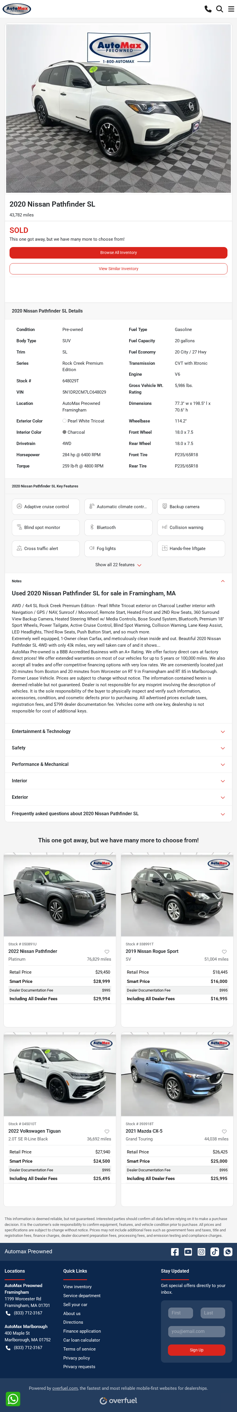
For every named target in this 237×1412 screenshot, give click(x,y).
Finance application (82, 1331)
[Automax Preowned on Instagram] (199, 1251)
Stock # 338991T (140, 944)
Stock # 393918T (140, 1124)
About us (72, 1313)
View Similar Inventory (118, 268)
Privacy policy (76, 1358)
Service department (82, 1295)
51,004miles (216, 959)
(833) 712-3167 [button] (28, 1313)
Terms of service (79, 1349)
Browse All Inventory (118, 252)
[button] (208, 9)
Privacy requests (79, 1366)
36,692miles (99, 1139)
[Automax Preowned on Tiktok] (212, 1251)
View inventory (77, 1286)
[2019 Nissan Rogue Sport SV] (177, 894)
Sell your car (75, 1304)
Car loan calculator (81, 1340)
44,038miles (216, 1139)
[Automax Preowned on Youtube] (185, 1251)
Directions (73, 1322)
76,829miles (99, 959)
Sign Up (196, 1350)
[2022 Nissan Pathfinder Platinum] (60, 894)
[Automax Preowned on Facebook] (172, 1251)
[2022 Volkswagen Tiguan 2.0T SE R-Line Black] (60, 1074)
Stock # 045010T (22, 1124)
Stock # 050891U (22, 944)
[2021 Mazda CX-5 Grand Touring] (177, 1074)
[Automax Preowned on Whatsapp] (225, 1251)
